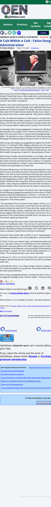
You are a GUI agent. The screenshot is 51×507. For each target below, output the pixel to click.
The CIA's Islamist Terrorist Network (12, 371)
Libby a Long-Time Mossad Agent (12, 384)
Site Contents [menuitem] (35, 24)
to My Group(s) (6, 311)
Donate (33, 356)
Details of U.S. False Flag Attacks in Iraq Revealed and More (21, 381)
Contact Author (11, 330)
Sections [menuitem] (7, 24)
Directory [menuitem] (22, 24)
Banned (13, 306)
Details (43, 90)
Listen (43, 32)
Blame (19, 306)
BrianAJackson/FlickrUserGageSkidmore (30, 90)
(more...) (2, 308)
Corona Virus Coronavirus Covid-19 (38, 306)
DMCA (47, 90)
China (24, 306)
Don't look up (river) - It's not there (12, 374)
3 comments (35, 48)
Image (16, 90)
